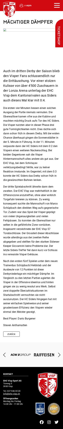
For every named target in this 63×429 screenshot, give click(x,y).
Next (58, 354)
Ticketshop (58, 35)
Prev (4, 354)
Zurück (11, 334)
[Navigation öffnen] (57, 5)
